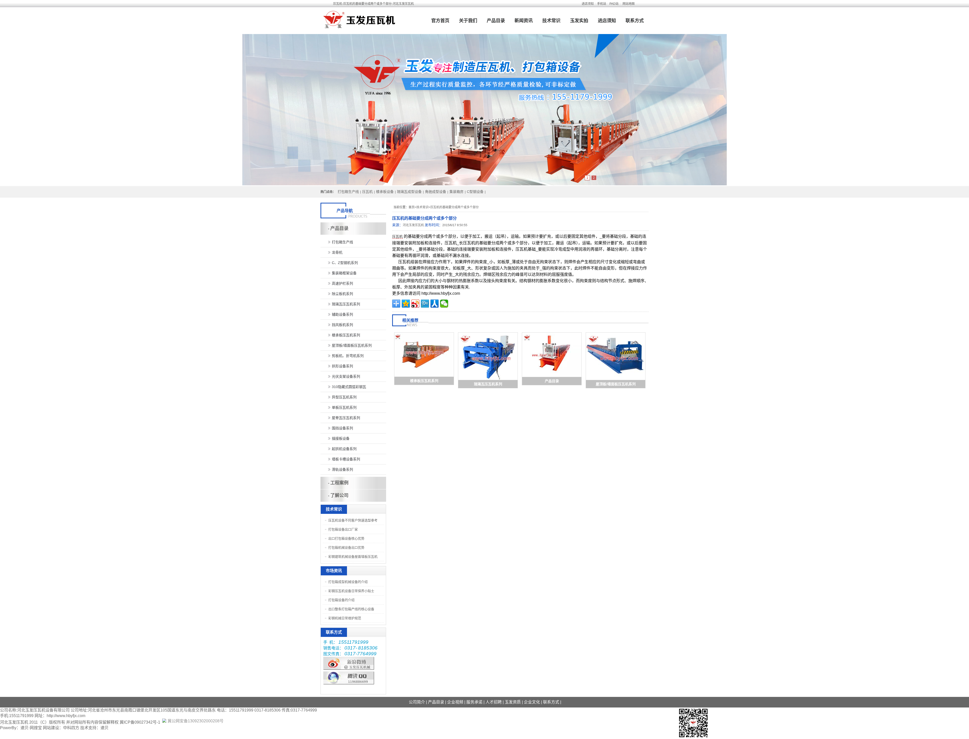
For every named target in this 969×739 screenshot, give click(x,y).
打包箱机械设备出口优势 (346, 547)
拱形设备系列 (342, 366)
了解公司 (339, 495)
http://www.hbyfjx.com (66, 716)
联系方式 (635, 20)
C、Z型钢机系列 (345, 263)
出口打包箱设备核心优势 (346, 538)
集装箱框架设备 (344, 273)
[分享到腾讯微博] (425, 304)
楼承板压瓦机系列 (424, 381)
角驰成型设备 (435, 192)
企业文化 (532, 702)
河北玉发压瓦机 (413, 225)
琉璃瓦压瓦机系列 (488, 384)
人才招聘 (494, 702)
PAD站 (613, 4)
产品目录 (496, 20)
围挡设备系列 (342, 428)
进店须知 (588, 4)
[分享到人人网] (434, 304)
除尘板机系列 (342, 294)
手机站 (601, 4)
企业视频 (455, 702)
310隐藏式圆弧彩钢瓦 (349, 387)
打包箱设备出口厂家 (343, 529)
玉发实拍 (579, 20)
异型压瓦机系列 (344, 397)
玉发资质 (513, 702)
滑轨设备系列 (342, 469)
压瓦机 (367, 192)
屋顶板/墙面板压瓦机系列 (616, 384)
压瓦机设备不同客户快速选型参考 (353, 520)
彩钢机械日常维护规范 (344, 618)
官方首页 (440, 20)
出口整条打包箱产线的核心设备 (351, 609)
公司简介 (417, 702)
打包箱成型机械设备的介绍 (348, 582)
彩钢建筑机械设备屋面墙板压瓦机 (353, 556)
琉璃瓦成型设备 (409, 192)
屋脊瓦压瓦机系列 (346, 418)
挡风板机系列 (342, 325)
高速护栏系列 (342, 283)
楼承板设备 (385, 192)
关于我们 (468, 20)
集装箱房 (456, 192)
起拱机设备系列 (344, 449)
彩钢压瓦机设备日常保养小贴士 (351, 591)
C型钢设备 (475, 192)
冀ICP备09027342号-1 (140, 722)
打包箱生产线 (348, 192)
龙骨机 (337, 252)
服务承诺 (474, 702)
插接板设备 (340, 438)
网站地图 (629, 4)
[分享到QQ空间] (406, 304)
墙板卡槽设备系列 (346, 459)
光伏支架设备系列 (346, 376)
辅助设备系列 (342, 314)
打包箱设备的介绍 (341, 600)
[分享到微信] (444, 304)
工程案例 (339, 482)
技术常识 (551, 20)
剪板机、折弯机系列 (348, 356)
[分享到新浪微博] (415, 304)
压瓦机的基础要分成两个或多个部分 (454, 207)
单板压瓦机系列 (344, 407)
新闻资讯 (524, 20)
